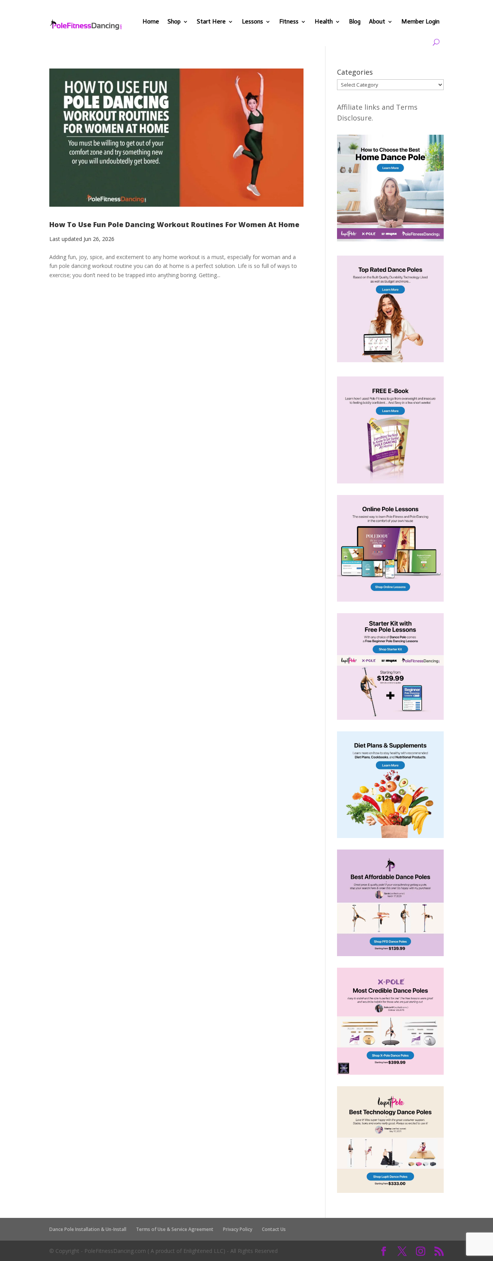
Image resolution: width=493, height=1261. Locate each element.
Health (324, 21)
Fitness (288, 21)
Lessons (252, 21)
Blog (355, 21)
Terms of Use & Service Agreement (174, 1229)
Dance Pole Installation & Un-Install (87, 1229)
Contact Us (274, 1229)
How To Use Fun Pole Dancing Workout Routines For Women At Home (174, 224)
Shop (174, 21)
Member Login (420, 21)
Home (151, 21)
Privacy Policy (237, 1229)
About (377, 21)
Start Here (211, 21)
